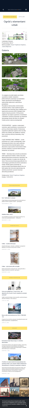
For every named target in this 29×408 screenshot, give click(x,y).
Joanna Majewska (6, 46)
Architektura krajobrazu (10, 16)
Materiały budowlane (14, 277)
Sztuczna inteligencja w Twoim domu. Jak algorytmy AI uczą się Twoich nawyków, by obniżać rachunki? (14, 293)
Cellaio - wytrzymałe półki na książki (10, 266)
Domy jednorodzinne (14, 185)
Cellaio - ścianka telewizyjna (9, 243)
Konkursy (14, 328)
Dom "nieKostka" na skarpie (8, 198)
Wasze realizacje (14, 225)
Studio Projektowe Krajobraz (18, 45)
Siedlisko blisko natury (7, 214)
